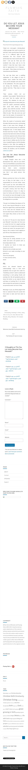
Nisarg (16, 768)
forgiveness (15, 705)
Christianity (7, 312)
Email (7, 430)
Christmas (12, 702)
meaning (14, 721)
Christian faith (9, 696)
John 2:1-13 (7, 150)
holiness (9, 715)
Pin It (4, 681)
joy (20, 715)
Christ (9, 693)
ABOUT (6, 472)
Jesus (5, 310)
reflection (14, 723)
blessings (5, 693)
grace (21, 709)
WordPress (22, 766)
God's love (9, 709)
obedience (19, 721)
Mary (9, 317)
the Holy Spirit (11, 729)
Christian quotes (6, 702)
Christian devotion (16, 693)
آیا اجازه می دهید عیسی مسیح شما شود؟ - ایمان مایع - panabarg (13, 378)
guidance (5, 715)
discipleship (6, 706)
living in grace (13, 718)
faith (11, 705)
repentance (21, 723)
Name (7, 422)
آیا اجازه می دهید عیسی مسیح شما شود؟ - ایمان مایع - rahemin (13, 368)
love (7, 721)
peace (22, 721)
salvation (6, 726)
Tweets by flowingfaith (9, 750)
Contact (6, 475)
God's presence (15, 709)
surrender (20, 726)
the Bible (4, 728)
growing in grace (20, 712)
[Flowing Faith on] (8, 668)
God (19, 705)
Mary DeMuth (10, 721)
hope (12, 715)
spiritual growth (13, 726)
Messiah (13, 317)
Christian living (10, 699)
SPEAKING (7, 478)
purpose (9, 723)
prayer (5, 723)
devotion (17, 702)
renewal (17, 723)
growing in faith (16, 312)
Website (7, 437)
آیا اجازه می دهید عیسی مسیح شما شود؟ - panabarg (12, 359)
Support (6, 482)
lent (21, 715)
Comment (8, 399)
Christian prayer (20, 700)
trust (17, 728)
